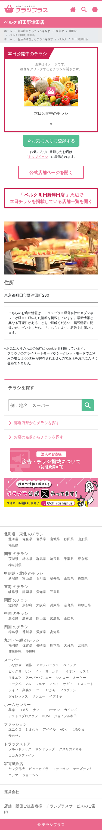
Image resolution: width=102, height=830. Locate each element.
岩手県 (41, 539)
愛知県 (41, 592)
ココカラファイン (21, 755)
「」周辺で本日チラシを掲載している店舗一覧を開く (51, 198)
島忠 (11, 710)
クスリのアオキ (70, 749)
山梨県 (69, 578)
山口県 (69, 618)
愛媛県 (41, 632)
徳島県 (13, 632)
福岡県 (13, 645)
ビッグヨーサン (19, 671)
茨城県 (13, 559)
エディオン (60, 769)
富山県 (27, 578)
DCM (46, 716)
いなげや (14, 665)
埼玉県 (55, 559)
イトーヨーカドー (48, 671)
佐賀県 (27, 645)
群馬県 (41, 559)
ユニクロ (14, 729)
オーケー (79, 677)
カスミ (84, 671)
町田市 (73, 31)
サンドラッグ (45, 749)
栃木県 (27, 559)
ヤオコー (62, 677)
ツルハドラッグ (19, 749)
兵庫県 (55, 605)
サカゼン (14, 736)
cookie (51, 348)
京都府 (27, 605)
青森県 (27, 539)
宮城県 (55, 539)
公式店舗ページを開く (51, 172)
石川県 (41, 578)
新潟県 (13, 578)
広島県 (55, 618)
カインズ (70, 710)
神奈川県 (14, 565)
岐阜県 (13, 592)
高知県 (55, 632)
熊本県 (55, 645)
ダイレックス (18, 696)
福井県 (55, 578)
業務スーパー (32, 690)
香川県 (27, 632)
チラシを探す (88, 405)
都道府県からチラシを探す (34, 31)
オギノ (68, 684)
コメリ (24, 710)
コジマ (13, 775)
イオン (70, 671)
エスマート (85, 684)
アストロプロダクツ (23, 716)
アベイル (49, 729)
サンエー (38, 696)
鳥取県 (13, 618)
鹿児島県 (14, 651)
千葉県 (69, 559)
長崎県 (41, 645)
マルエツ (14, 677)
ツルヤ (40, 684)
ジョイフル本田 (65, 716)
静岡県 (27, 592)
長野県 (83, 578)
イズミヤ (55, 696)
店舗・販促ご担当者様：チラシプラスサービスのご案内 (49, 809)
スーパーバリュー (39, 677)
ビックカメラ (38, 769)
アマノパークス (47, 665)
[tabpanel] (51, 98)
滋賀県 (13, 605)
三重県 (55, 592)
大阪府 (41, 605)
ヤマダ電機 (16, 769)
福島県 (13, 545)
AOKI (63, 729)
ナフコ (38, 710)
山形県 (83, 539)
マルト (54, 684)
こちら (52, 328)
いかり (51, 690)
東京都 (60, 31)
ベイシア (69, 665)
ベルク (62, 39)
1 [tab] (51, 124)
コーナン (53, 710)
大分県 (69, 645)
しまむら (32, 729)
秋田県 (69, 539)
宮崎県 (83, 645)
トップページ (38, 157)
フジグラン (68, 690)
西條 (29, 665)
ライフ (13, 690)
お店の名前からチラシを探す (35, 39)
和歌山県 (84, 605)
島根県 (27, 618)
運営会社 (11, 791)
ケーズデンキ (82, 769)
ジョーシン (30, 775)
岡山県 (41, 618)
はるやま (78, 729)
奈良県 (69, 605)
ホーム (8, 31)
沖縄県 (30, 651)
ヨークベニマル (19, 684)
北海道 (13, 539)
